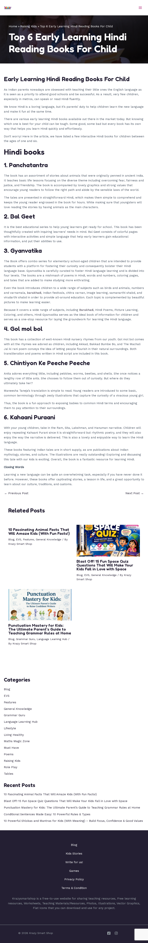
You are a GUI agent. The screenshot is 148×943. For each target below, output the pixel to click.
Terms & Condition (74, 888)
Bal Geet (22, 216)
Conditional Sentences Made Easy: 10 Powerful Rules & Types (47, 814)
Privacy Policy (74, 879)
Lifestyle (10, 728)
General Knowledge (48, 539)
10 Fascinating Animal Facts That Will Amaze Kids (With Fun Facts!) (39, 531)
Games (74, 871)
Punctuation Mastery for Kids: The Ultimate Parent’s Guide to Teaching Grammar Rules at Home (39, 629)
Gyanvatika (26, 250)
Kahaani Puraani (32, 417)
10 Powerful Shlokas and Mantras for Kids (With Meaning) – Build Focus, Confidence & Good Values (73, 821)
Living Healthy (14, 735)
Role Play (10, 767)
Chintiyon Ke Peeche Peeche (50, 363)
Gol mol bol (26, 328)
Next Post (134, 493)
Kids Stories (74, 853)
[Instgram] (116, 933)
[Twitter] (109, 933)
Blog (11, 539)
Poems (8, 754)
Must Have (11, 747)
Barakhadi (86, 310)
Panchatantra (28, 165)
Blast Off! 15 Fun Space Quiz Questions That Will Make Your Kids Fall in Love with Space (105, 565)
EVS (18, 539)
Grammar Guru (25, 639)
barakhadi (34, 293)
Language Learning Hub (52, 639)
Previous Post (16, 493)
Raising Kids (12, 761)
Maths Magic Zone (17, 741)
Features (28, 539)
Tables (8, 773)
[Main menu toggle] (140, 8)
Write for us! (74, 862)
